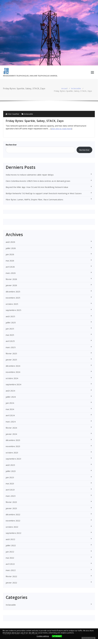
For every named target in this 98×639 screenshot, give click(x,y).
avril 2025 (10, 341)
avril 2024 (10, 415)
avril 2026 (10, 266)
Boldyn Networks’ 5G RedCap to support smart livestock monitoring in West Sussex (44, 193)
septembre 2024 (13, 384)
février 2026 (11, 279)
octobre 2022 (12, 527)
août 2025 (10, 316)
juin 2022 (10, 551)
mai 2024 (10, 409)
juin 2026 (10, 254)
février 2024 (11, 427)
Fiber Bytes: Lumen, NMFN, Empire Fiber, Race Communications (34, 199)
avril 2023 (10, 489)
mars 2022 (11, 570)
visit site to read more (61, 128)
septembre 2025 (13, 310)
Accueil (64, 88)
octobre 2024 (12, 378)
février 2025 (11, 353)
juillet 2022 (11, 545)
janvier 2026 (11, 285)
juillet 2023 (11, 471)
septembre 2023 (13, 458)
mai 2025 (10, 335)
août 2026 (10, 242)
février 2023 (11, 502)
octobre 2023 (12, 452)
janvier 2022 (11, 582)
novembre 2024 (13, 372)
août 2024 (10, 390)
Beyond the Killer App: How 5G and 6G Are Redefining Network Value (37, 187)
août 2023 (10, 465)
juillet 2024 (11, 397)
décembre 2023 (13, 440)
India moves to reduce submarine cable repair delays (30, 174)
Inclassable (76, 88)
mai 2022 (10, 558)
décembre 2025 (13, 291)
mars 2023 (11, 496)
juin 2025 (10, 328)
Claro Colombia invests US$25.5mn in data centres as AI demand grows (38, 181)
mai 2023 (10, 483)
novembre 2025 (13, 297)
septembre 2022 (13, 533)
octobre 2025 (12, 304)
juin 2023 (10, 477)
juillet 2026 (11, 248)
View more (79, 633)
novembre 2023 (13, 446)
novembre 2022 (13, 520)
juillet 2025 (11, 322)
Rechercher (11, 144)
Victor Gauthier (13, 114)
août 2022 (10, 539)
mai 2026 (10, 260)
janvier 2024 (11, 434)
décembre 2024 (13, 366)
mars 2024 (11, 421)
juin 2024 (10, 403)
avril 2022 (10, 564)
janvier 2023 (11, 508)
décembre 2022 (13, 514)
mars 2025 (11, 347)
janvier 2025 (11, 359)
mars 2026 (11, 273)
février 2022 (11, 576)
